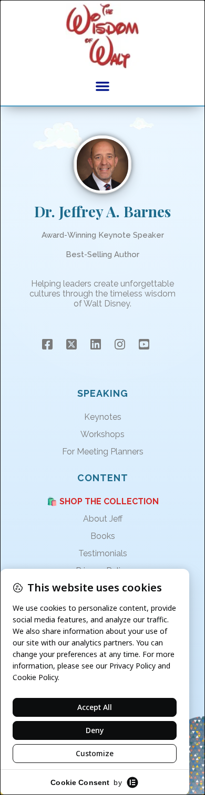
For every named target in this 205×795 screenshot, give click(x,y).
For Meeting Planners (103, 452)
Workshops (102, 434)
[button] (102, 86)
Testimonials (102, 553)
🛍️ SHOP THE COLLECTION (103, 501)
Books (102, 536)
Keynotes (102, 417)
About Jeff (102, 519)
